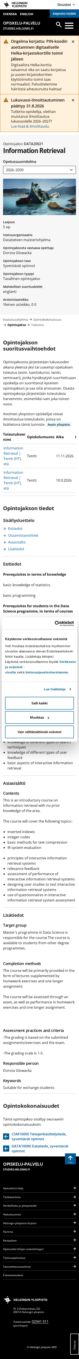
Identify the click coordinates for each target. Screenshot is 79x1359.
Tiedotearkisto (12, 1197)
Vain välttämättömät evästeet (39, 732)
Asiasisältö (17, 542)
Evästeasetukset (13, 1275)
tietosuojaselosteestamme (46, 672)
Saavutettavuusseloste (17, 1266)
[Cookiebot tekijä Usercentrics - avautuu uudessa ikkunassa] (56, 623)
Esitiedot (15, 528)
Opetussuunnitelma (19, 161)
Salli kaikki (39, 703)
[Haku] (58, 24)
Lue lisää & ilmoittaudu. (30, 126)
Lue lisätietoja (55, 689)
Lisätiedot (16, 549)
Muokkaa (37, 717)
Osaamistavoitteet (23, 535)
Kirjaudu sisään (64, 14)
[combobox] (39, 170)
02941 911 (40, 1321)
